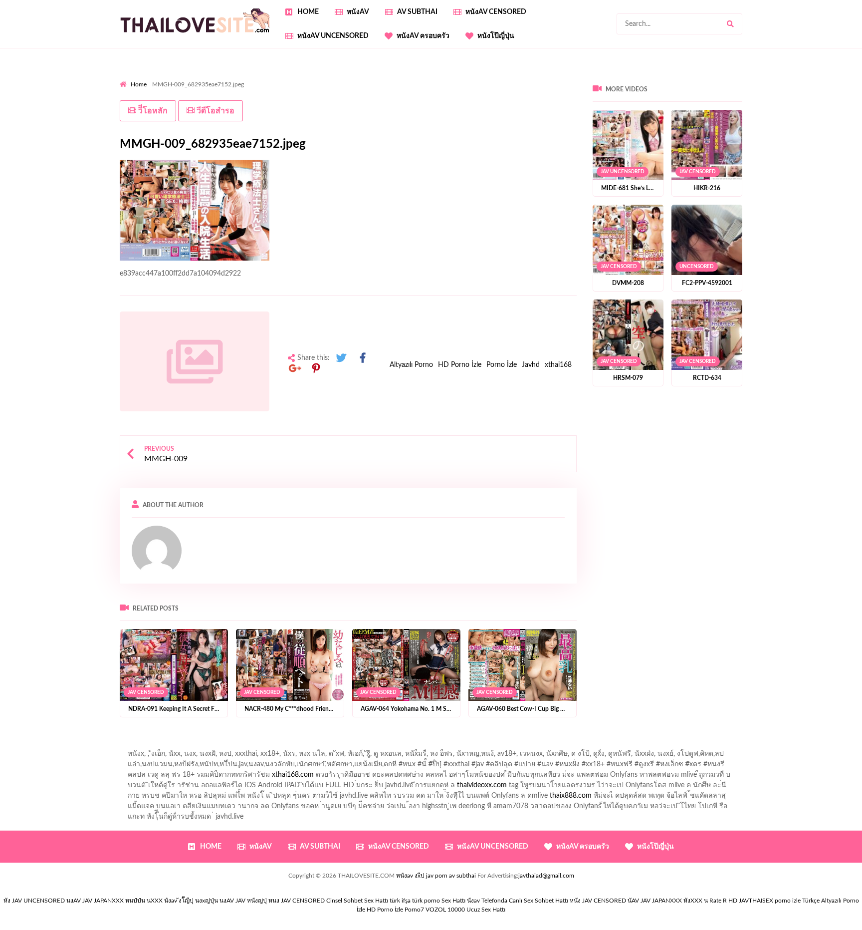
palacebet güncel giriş (453, 77)
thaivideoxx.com (482, 785)
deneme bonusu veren (224, 98)
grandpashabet (744, 77)
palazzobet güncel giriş (528, 77)
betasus (525, 119)
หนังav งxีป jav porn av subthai (436, 876)
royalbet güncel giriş (244, 77)
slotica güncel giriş (385, 77)
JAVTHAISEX (756, 901)
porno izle (155, 77)
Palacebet (241, 87)
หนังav (358, 11)
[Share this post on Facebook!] (363, 358)
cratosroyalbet (663, 119)
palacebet (539, 87)
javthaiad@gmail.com (546, 876)
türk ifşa (400, 901)
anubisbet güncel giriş (680, 77)
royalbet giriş (836, 87)
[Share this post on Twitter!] (341, 358)
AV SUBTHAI (417, 11)
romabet (798, 119)
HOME (308, 11)
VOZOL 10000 (445, 910)
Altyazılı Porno (411, 364)
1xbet (451, 119)
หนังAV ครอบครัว (423, 35)
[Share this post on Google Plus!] (295, 368)
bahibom (316, 87)
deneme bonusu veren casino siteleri (201, 108)
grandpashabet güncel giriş (815, 77)
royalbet (278, 98)
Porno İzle (501, 364)
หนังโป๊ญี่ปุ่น (495, 35)
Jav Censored (146, 691)
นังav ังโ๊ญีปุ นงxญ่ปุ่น (191, 901)
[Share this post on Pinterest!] (316, 368)
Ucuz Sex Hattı (485, 910)
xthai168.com (293, 774)
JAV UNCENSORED (623, 171)
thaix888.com (571, 795)
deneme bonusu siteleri (421, 108)
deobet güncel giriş (665, 87)
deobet (130, 98)
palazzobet (165, 98)
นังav (473, 901)
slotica (455, 98)
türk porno (426, 901)
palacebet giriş (787, 87)
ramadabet (768, 98)
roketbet (832, 119)
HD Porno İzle (459, 364)
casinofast (279, 87)
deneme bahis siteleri (297, 108)
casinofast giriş (754, 119)
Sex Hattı (453, 901)
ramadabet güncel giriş (605, 77)
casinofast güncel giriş (315, 77)
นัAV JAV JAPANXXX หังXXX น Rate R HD (682, 901)
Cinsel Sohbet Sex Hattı (357, 901)
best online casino (253, 119)
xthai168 (558, 364)
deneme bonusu (585, 108)
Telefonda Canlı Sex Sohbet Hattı (524, 901)
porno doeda (192, 77)
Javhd (531, 364)
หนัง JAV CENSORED (598, 901)
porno (129, 77)
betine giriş (354, 87)
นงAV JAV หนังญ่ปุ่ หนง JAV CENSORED (272, 901)
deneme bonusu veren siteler (508, 108)
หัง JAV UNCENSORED (34, 901)
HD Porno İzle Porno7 (395, 910)
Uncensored (696, 266)
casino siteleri (357, 108)
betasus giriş (486, 119)
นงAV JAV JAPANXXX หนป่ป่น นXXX (114, 901)
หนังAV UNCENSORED (333, 35)
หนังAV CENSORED (495, 11)
